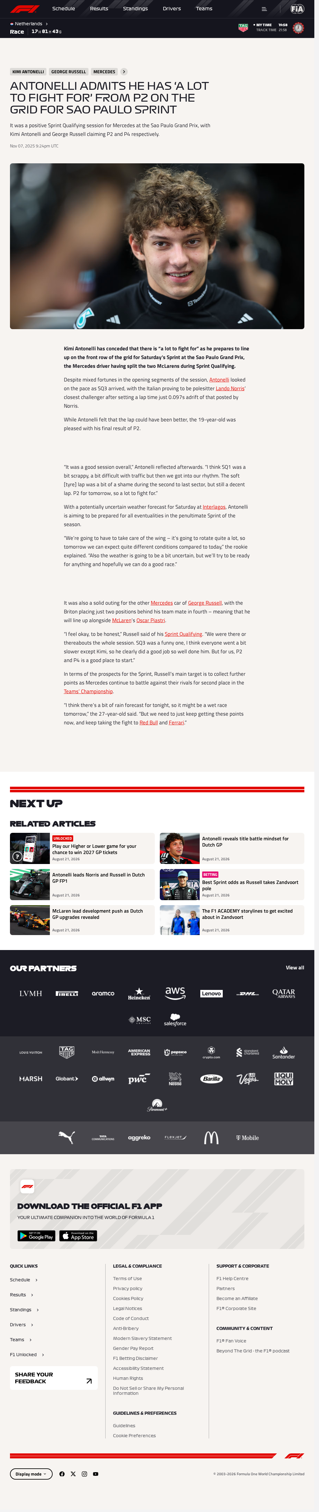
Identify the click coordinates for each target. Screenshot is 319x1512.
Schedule (63, 9)
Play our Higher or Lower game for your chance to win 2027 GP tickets (94, 849)
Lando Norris (230, 388)
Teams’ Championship (88, 691)
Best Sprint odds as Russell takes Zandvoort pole (250, 885)
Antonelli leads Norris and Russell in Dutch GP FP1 (98, 878)
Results (99, 9)
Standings (135, 9)
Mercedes (162, 603)
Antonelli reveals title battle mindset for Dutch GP (245, 841)
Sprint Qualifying (183, 634)
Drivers (172, 9)
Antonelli (219, 380)
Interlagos (214, 507)
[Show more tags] (124, 71)
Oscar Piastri (150, 620)
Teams (204, 9)
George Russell (205, 603)
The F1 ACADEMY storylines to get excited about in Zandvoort (247, 914)
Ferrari (176, 722)
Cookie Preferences (134, 1436)
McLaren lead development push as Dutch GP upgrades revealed (97, 914)
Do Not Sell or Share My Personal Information (148, 1391)
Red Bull (149, 722)
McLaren (121, 620)
